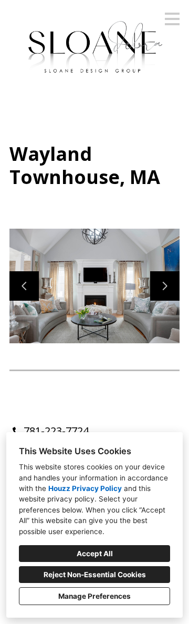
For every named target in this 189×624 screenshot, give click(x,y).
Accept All (95, 553)
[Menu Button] (172, 18)
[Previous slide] (24, 286)
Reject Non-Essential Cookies (95, 574)
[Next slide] (165, 286)
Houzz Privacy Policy (85, 488)
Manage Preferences (94, 596)
